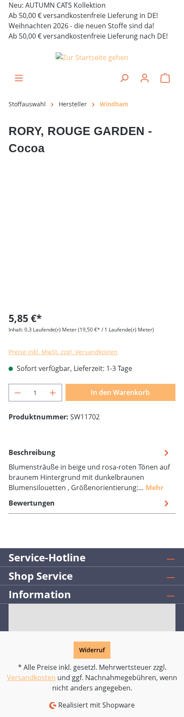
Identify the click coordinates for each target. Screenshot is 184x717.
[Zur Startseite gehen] (92, 57)
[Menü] (19, 78)
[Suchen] (124, 78)
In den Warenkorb (120, 392)
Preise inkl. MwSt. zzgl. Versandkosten (63, 352)
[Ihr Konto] (144, 78)
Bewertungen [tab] (32, 503)
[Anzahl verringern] (18, 392)
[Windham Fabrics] (92, 175)
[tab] (90, 469)
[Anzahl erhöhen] (53, 392)
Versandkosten (31, 677)
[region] (92, 256)
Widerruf (92, 650)
